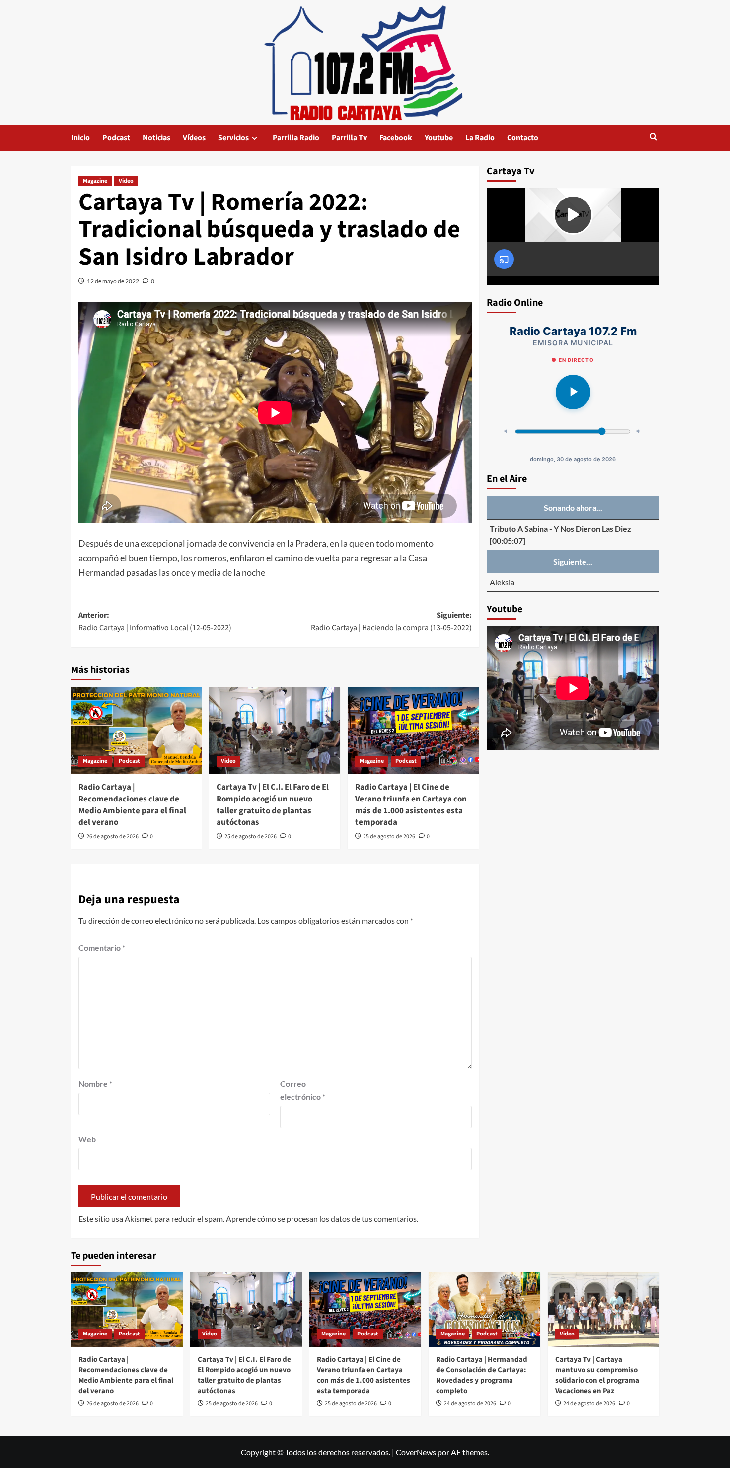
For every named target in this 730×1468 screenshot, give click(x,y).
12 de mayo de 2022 (113, 281)
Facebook (395, 138)
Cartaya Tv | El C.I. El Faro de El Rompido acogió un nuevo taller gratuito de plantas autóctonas (273, 804)
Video (126, 181)
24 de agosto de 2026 (470, 1404)
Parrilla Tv (349, 138)
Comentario (101, 947)
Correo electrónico (302, 1090)
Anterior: (154, 622)
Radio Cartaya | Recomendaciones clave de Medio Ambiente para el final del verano (132, 804)
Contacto (522, 138)
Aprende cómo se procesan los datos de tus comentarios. (322, 1218)
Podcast (116, 138)
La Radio (480, 138)
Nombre (95, 1083)
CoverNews (416, 1452)
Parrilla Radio (296, 138)
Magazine (95, 181)
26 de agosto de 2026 (112, 836)
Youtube (439, 138)
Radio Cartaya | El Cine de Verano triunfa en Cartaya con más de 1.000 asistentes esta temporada (411, 804)
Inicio (80, 138)
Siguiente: (391, 622)
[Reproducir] (573, 392)
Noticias (156, 138)
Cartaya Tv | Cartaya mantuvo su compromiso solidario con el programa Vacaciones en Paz (597, 1375)
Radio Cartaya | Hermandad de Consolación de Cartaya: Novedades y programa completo (481, 1375)
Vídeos (194, 138)
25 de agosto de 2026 (250, 836)
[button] (653, 137)
